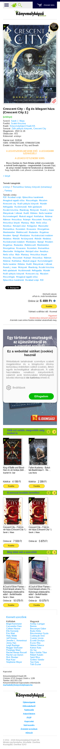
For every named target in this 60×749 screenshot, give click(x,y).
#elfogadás (8, 207)
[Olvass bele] (51, 98)
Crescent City (39, 128)
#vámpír (27, 219)
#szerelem (20, 229)
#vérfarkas (39, 216)
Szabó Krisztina (18, 123)
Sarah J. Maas (18, 121)
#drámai (48, 216)
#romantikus (8, 229)
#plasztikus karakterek (32, 197)
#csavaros (31, 229)
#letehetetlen (9, 232)
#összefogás (32, 200)
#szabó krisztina (10, 210)
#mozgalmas (43, 229)
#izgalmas (44, 232)
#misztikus (17, 219)
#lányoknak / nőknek (12, 213)
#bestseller (43, 226)
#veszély (47, 219)
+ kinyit (6, 176)
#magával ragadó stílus (14, 200)
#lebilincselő (22, 232)
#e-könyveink (27, 238)
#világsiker (32, 226)
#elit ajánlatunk (35, 207)
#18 (4, 197)
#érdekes (7, 238)
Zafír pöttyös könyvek (22, 128)
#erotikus (7, 226)
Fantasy (8, 190)
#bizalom (43, 200)
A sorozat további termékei (23, 492)
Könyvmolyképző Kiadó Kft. (23, 126)
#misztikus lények (11, 223)
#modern (7, 235)
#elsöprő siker (19, 226)
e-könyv (6, 187)
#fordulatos (25, 235)
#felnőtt (16, 238)
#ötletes (34, 213)
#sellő (26, 213)
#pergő (15, 235)
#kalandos (33, 232)
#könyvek (34, 210)
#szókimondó (20, 207)
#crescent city (9, 203)
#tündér (43, 203)
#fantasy (25, 223)
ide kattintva (33, 377)
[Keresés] (20, 5)
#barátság (24, 210)
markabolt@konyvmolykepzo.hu (17, 685)
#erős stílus (41, 223)
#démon (6, 219)
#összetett (37, 219)
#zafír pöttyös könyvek (28, 203)
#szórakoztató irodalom (42, 235)
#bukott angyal (26, 216)
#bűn (32, 223)
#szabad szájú (14, 197)
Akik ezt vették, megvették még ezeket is (25, 432)
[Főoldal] (14, 5)
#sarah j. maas (47, 210)
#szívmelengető (10, 216)
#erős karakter (45, 213)
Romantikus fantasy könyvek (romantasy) (32, 187)
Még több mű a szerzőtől (22, 552)
